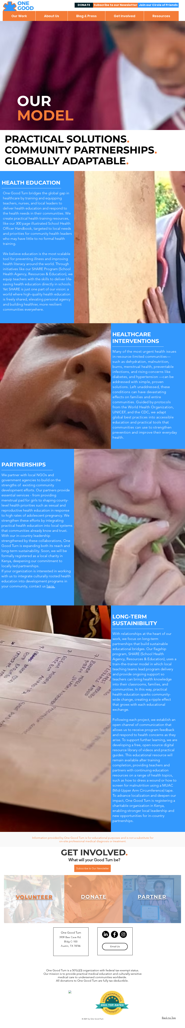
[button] (19, 16)
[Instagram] (123, 934)
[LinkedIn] (105, 934)
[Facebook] (114, 934)
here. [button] (51, 586)
